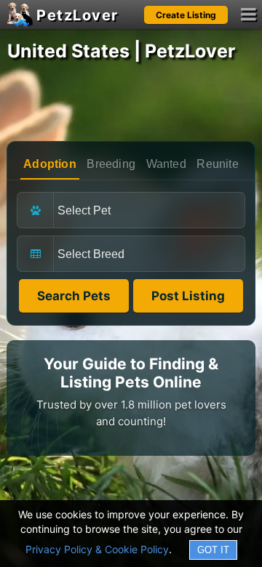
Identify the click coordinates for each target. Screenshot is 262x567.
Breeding (111, 164)
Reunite (217, 164)
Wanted (166, 164)
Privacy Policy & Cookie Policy (97, 549)
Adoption (49, 164)
